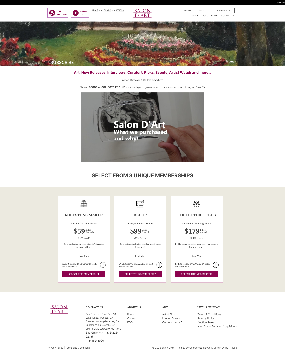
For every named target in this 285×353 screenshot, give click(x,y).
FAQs (130, 322)
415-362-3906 (95, 340)
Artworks (106, 10)
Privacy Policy (206, 318)
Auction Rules (205, 322)
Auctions (119, 10)
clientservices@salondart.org (103, 328)
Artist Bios (168, 314)
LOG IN (201, 10)
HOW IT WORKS (223, 10)
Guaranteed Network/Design (205, 347)
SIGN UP (187, 10)
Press (130, 314)
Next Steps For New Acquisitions (217, 326)
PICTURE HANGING (200, 16)
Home (230, 61)
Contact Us (229, 16)
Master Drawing (172, 318)
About (95, 10)
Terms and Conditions (77, 347)
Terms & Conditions (209, 314)
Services (215, 16)
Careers (132, 318)
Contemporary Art (173, 322)
